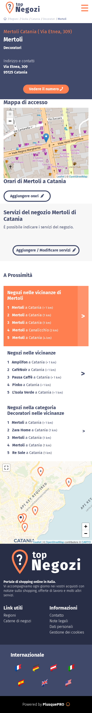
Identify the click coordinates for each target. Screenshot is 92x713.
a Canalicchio (31, 330)
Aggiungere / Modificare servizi (43, 250)
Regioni (10, 615)
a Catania (27, 307)
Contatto (57, 615)
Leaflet (60, 176)
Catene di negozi (17, 621)
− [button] (10, 121)
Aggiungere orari (25, 196)
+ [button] (10, 114)
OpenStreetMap (78, 176)
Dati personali (61, 626)
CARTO (86, 542)
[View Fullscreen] (6, 467)
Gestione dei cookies (67, 632)
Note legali (59, 621)
